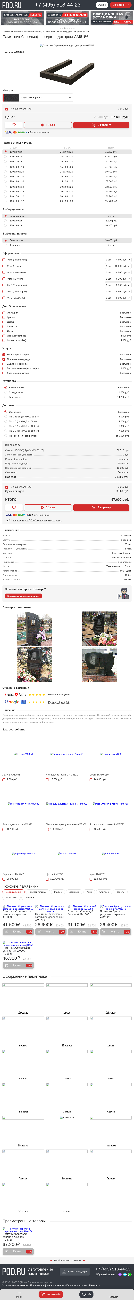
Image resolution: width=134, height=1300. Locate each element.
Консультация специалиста (23, 596)
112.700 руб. (57, 878)
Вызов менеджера (77, 1271)
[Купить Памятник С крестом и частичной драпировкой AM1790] (51, 909)
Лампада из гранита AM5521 (62, 774)
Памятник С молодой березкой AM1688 (80, 913)
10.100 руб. (13, 829)
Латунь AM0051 (11, 774)
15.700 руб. (56, 779)
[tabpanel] (22, 18)
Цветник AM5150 (99, 774)
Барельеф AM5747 (13, 874)
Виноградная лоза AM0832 (17, 824)
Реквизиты (94, 1285)
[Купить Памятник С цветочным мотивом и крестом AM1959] (18, 907)
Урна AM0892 (97, 874)
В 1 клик (50, 125)
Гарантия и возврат (76, 1285)
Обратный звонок (105, 1274)
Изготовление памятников (40, 1271)
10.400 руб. (100, 829)
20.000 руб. (100, 779)
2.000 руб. (12, 779)
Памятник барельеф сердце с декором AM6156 (15, 1237)
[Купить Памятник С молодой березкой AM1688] (83, 907)
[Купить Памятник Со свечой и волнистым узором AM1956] (18, 943)
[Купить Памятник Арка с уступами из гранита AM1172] (115, 907)
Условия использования (15, 1285)
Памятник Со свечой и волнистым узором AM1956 (16, 950)
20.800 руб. (13, 878)
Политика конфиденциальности (47, 1285)
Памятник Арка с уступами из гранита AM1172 (112, 914)
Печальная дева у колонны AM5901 (66, 824)
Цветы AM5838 (54, 874)
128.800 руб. (101, 878)
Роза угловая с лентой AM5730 (107, 824)
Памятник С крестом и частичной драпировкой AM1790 (49, 917)
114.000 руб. (57, 829)
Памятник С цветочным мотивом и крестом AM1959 (17, 914)
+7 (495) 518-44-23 (58, 5)
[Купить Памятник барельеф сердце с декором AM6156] (18, 1230)
